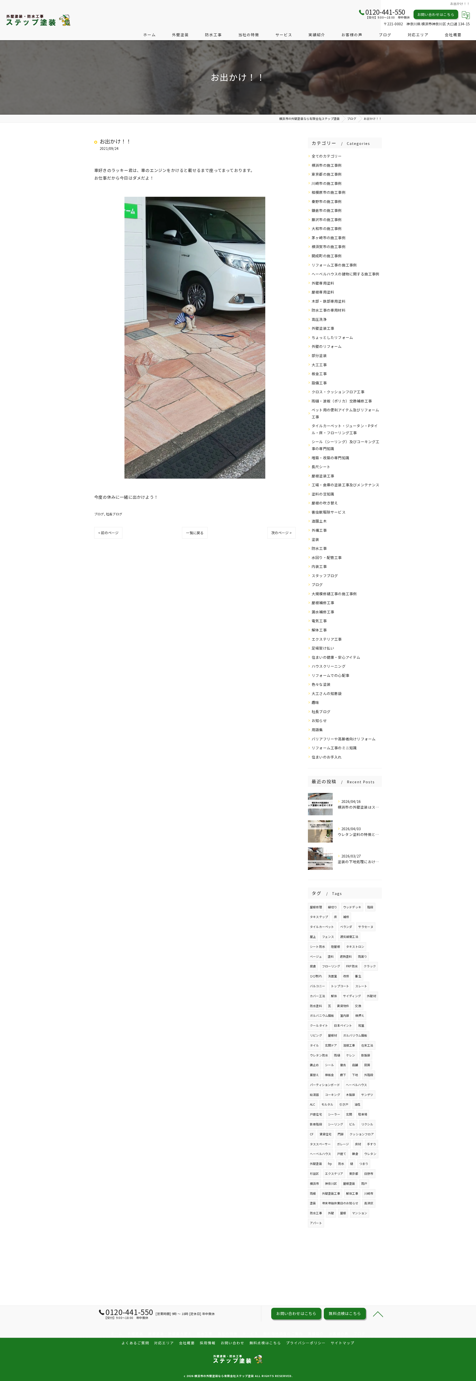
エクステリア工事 (327, 639)
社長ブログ (114, 514)
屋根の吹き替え (325, 502)
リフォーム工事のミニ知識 (334, 747)
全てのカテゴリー (327, 156)
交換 (358, 1006)
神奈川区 (331, 1183)
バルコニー (317, 986)
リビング (316, 1035)
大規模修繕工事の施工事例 (334, 593)
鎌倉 (355, 1153)
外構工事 (319, 530)
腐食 (313, 966)
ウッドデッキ (352, 907)
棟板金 (329, 1075)
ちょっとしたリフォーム (332, 337)
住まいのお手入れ (327, 756)
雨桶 (313, 1193)
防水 (341, 1163)
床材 (358, 1144)
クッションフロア (362, 1134)
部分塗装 (319, 355)
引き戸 (344, 1104)
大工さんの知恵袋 (327, 693)
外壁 (331, 1213)
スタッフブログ (325, 575)
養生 (358, 976)
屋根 (343, 1213)
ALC (312, 1104)
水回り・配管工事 (327, 557)
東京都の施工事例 (327, 174)
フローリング (331, 966)
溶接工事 (349, 1045)
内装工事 (319, 566)
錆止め (314, 1065)
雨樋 (337, 1055)
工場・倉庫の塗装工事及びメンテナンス (346, 484)
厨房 (367, 1065)
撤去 (343, 1065)
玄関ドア (331, 1045)
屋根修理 (316, 907)
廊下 (343, 1075)
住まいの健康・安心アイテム (336, 657)
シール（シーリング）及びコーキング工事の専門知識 (346, 445)
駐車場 (362, 1114)
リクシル (367, 1124)
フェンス (328, 936)
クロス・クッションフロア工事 (338, 391)
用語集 (317, 729)
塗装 (315, 539)
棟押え (359, 1015)
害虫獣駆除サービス (329, 512)
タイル (314, 1045)
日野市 (368, 1173)
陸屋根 (335, 946)
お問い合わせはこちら (435, 14)
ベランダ (346, 926)
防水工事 (319, 548)
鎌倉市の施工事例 (327, 210)
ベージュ (316, 956)
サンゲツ (367, 1094)
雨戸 (364, 1183)
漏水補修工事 (323, 611)
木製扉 (350, 1094)
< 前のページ (108, 532)
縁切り (332, 907)
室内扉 (344, 1015)
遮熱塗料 (346, 956)
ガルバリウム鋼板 (355, 1035)
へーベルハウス (320, 1153)
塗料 (331, 956)
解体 (334, 996)
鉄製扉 (365, 1055)
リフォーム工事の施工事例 (334, 264)
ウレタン (370, 1153)
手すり (371, 1144)
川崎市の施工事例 (327, 183)
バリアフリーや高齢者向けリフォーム (344, 738)
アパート (316, 1223)
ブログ (99, 514)
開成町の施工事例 (327, 255)
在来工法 (367, 1045)
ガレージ (343, 1144)
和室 (361, 1025)
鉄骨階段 (316, 1124)
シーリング (335, 1124)
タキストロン (355, 946)
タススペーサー (320, 1144)
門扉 (341, 1134)
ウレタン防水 (319, 1055)
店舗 (355, 1065)
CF (311, 1134)
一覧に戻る (195, 532)
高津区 (368, 1203)
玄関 (349, 1114)
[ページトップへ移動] (378, 1314)
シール (329, 1065)
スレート (361, 986)
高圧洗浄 (319, 319)
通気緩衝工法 (349, 936)
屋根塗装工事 (323, 475)
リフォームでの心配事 (330, 675)
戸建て (341, 1153)
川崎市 (368, 1193)
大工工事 (319, 364)
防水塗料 (316, 1006)
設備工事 (319, 382)
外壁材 (371, 996)
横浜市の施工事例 (327, 165)
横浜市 (314, 1183)
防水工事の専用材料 (329, 310)
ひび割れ (316, 976)
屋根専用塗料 (323, 292)
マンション (359, 1213)
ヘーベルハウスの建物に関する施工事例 (346, 273)
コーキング (332, 1094)
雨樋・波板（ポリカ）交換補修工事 (342, 400)
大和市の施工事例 (327, 228)
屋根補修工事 (323, 602)
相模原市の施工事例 (329, 192)
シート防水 (317, 946)
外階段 (368, 1075)
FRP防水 (352, 966)
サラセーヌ (365, 926)
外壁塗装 (316, 1163)
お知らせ (319, 720)
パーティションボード (325, 1085)
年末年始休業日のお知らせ (340, 1203)
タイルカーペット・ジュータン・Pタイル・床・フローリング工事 (345, 429)
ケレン (350, 1055)
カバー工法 (317, 996)
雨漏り (362, 956)
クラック (370, 966)
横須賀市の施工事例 (329, 246)
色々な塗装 (321, 684)
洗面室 (332, 976)
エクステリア (334, 1173)
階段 (370, 907)
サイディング (352, 996)
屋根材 (332, 1035)
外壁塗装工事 (323, 328)
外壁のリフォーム (327, 346)
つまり (363, 1163)
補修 (346, 917)
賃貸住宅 (326, 1134)
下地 (355, 1075)
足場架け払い (323, 648)
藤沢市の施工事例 (327, 219)
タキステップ (319, 917)
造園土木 (319, 521)
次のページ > (281, 532)
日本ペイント (343, 1025)
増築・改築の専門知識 (330, 457)
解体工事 (319, 629)
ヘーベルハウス (356, 1085)
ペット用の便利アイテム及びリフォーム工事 (345, 413)
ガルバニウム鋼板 (322, 1015)
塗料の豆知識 (323, 493)
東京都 (353, 1173)
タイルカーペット (322, 926)
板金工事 (319, 373)
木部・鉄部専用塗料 (329, 301)
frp (330, 1163)
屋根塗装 (349, 1183)
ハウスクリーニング (329, 666)
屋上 (313, 936)
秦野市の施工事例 (327, 201)
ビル (352, 1124)
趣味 (315, 702)
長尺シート (321, 466)
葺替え (314, 1075)
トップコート (340, 986)
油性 (357, 1104)
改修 (346, 976)
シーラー (334, 1114)
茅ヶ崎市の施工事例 (329, 237)
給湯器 (314, 1094)
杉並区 (314, 1173)
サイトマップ (343, 1342)
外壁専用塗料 (323, 283)
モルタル (327, 1104)
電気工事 (319, 620)
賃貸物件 (343, 1006)
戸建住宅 (316, 1114)
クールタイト (319, 1025)
